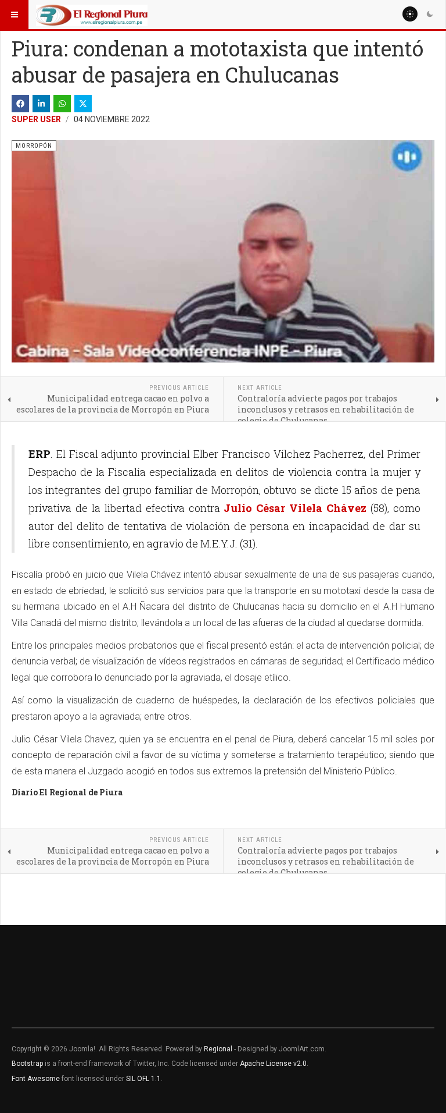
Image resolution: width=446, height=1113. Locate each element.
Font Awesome (36, 1079)
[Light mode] (410, 14)
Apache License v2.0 (273, 1063)
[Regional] (92, 14)
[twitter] (83, 103)
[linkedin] (41, 103)
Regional (218, 1049)
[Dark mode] (429, 14)
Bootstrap (27, 1063)
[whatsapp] (62, 103)
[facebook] (20, 103)
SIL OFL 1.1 (143, 1079)
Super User (36, 119)
